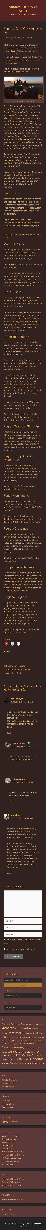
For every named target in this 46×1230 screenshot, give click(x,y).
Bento (26, 1028)
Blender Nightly (8, 1086)
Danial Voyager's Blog (11, 1136)
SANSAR (13, 1051)
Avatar (17, 1028)
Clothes (33, 1028)
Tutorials (36, 1059)
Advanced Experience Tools (13, 1024)
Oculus (7, 1047)
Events (16, 1037)
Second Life (12, 666)
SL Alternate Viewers (10, 1161)
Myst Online (7, 1101)
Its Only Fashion (8, 1145)
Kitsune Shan (18, 779)
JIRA (42, 1037)
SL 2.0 (17, 1059)
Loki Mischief (7, 1149)
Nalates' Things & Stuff (23, 8)
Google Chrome (36, 1037)
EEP (12, 1037)
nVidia (40, 1044)
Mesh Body (20, 1041)
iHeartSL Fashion (9, 1142)
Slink (23, 1059)
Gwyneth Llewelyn (9, 1139)
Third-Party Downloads (11, 1185)
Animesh (36, 1024)
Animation (29, 1024)
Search (23, 985)
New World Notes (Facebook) (14, 1152)
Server (22, 666)
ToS (27, 1060)
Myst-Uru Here (8, 1104)
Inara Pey (15, 815)
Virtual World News (27, 1063)
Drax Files (25, 1033)
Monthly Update (15, 1044)
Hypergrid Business (10, 1122)
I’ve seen (18, 861)
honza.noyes (17, 699)
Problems (35, 1048)
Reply (9, 733)
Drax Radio (33, 1033)
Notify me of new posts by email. (21, 949)
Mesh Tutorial (33, 1040)
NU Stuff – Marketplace (11, 1158)
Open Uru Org (7, 1107)
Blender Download (9, 1080)
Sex (11, 1060)
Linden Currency (7, 1041)
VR (36, 1063)
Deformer (14, 1033)
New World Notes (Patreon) (13, 1155)
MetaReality (6, 1044)
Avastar (8, 1028)
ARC (41, 1024)
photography (18, 1047)
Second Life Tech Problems (19, 1055)
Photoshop (28, 1048)
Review (4, 1052)
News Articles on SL (28, 1044)
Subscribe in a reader (11, 1214)
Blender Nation (8, 1083)
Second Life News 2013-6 (18, 669)
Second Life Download (11, 1182)
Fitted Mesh (25, 1037)
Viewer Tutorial (10, 1063)
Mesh (14, 1041)
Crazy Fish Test (13, 673)
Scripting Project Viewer (15, 519)
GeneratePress (23, 1226)
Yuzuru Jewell (7, 1165)
